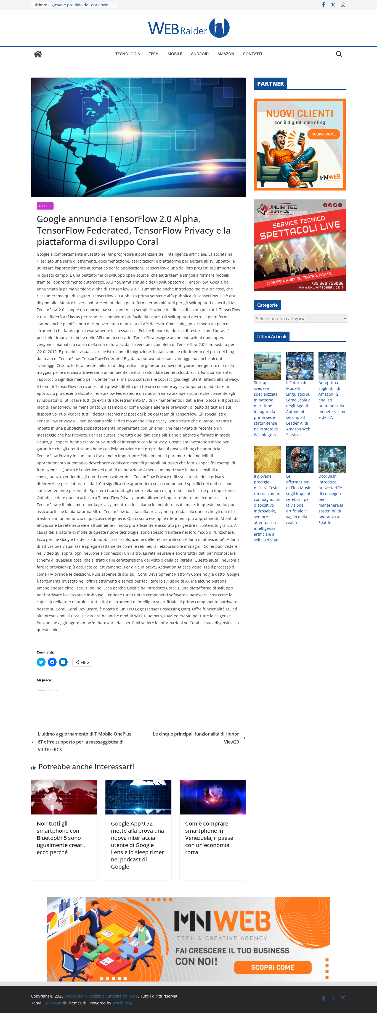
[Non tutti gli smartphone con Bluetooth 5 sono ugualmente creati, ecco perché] (64, 784)
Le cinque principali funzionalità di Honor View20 (196, 738)
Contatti (252, 53)
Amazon (225, 53)
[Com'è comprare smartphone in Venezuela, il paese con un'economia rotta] (213, 784)
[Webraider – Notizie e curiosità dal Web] (37, 54)
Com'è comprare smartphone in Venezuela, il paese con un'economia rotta (209, 838)
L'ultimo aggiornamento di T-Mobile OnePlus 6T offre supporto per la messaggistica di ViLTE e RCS (84, 742)
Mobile (175, 53)
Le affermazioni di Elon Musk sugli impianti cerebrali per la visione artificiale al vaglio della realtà (299, 499)
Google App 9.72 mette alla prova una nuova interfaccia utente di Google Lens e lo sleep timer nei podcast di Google (137, 845)
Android (200, 53)
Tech (154, 53)
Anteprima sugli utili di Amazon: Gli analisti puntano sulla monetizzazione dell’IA (331, 400)
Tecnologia (127, 53)
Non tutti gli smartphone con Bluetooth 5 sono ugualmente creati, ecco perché (61, 838)
